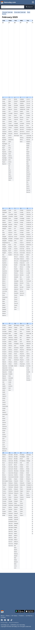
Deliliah (16, 507)
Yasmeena (10, 527)
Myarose (22, 365)
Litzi (15, 568)
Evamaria (22, 250)
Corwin (28, 105)
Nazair (28, 172)
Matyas (10, 515)
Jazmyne (10, 466)
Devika (21, 117)
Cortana (22, 329)
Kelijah (15, 555)
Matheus (10, 487)
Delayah (16, 487)
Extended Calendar (20, 12)
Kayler (3, 145)
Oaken (21, 464)
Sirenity (10, 157)
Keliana (16, 553)
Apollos (4, 266)
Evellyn (21, 254)
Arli (15, 228)
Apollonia (4, 264)
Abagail (4, 210)
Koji (21, 339)
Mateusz (10, 483)
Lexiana (10, 386)
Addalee (22, 99)
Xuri (27, 351)
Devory (4, 460)
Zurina (28, 376)
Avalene (22, 220)
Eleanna (16, 117)
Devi (21, 115)
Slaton (3, 305)
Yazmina (10, 543)
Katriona (28, 250)
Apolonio (4, 273)
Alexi (9, 333)
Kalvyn (21, 266)
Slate (3, 301)
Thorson (4, 503)
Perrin (27, 188)
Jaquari (4, 363)
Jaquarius (4, 365)
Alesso (9, 325)
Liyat (3, 442)
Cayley (4, 119)
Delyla (15, 515)
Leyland (4, 436)
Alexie (9, 341)
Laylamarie (5, 406)
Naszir (27, 170)
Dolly (27, 111)
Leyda (3, 430)
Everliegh (16, 271)
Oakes (21, 466)
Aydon (4, 109)
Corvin (28, 99)
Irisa (9, 129)
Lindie (27, 264)
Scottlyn (16, 357)
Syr (9, 168)
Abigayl (4, 248)
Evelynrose (22, 264)
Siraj (9, 147)
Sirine (9, 161)
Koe (21, 331)
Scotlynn (16, 351)
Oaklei (21, 475)
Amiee (28, 327)
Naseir (27, 145)
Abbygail (4, 224)
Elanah (16, 101)
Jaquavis (4, 372)
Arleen (15, 216)
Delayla (16, 489)
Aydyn (4, 111)
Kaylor (3, 161)
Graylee (4, 343)
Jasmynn (10, 462)
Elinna (10, 220)
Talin (21, 501)
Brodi (15, 464)
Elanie (15, 109)
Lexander (10, 378)
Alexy (9, 359)
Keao (27, 256)
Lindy (27, 269)
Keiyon (4, 285)
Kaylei (3, 141)
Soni (21, 285)
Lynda (27, 271)
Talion (21, 507)
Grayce (4, 329)
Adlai (27, 456)
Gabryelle (28, 489)
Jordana (28, 216)
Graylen (4, 345)
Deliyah (16, 513)
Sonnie (21, 291)
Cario (9, 115)
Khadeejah (22, 456)
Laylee (3, 408)
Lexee (9, 382)
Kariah (10, 131)
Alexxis (10, 357)
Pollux (3, 293)
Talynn (21, 515)
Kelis (15, 557)
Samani (22, 129)
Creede (10, 372)
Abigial (4, 252)
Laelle (3, 392)
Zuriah (28, 363)
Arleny (15, 224)
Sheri (9, 141)
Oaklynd (22, 483)
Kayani (10, 234)
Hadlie (15, 333)
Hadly (15, 335)
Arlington (16, 238)
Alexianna (10, 339)
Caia (9, 212)
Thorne (4, 497)
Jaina (9, 222)
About (2, 615)
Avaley (21, 222)
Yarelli (15, 365)
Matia (9, 497)
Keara (27, 258)
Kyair (9, 244)
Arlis (15, 240)
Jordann (28, 220)
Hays (15, 121)
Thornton (4, 499)
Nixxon (21, 271)
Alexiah (10, 335)
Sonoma (22, 293)
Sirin (9, 159)
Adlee (27, 458)
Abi (3, 230)
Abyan (4, 256)
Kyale (9, 248)
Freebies (21, 615)
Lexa (9, 376)
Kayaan (10, 224)
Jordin (27, 230)
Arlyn (15, 246)
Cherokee (10, 125)
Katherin (28, 242)
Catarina (28, 210)
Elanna (16, 111)
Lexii (9, 388)
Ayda (3, 101)
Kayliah (4, 151)
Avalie (21, 224)
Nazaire (28, 174)
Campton (10, 370)
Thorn (3, 495)
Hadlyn (16, 337)
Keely (15, 537)
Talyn (21, 513)
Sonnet (21, 287)
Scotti (15, 353)
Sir (9, 143)
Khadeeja (22, 454)
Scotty (15, 361)
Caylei (3, 115)
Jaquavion (4, 367)
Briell (27, 473)
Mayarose (22, 363)
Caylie (3, 123)
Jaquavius (4, 374)
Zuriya (28, 378)
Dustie (3, 466)
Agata (21, 111)
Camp (10, 367)
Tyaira (15, 295)
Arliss (15, 242)
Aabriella (28, 454)
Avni (27, 464)
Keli (15, 545)
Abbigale (4, 216)
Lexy (9, 390)
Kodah (15, 339)
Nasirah (28, 159)
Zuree (27, 359)
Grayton (4, 357)
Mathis (10, 489)
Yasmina (10, 531)
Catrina (28, 212)
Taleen (21, 491)
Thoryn (4, 507)
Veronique (16, 135)
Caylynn (4, 131)
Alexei (9, 329)
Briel (27, 466)
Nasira (27, 157)
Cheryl (10, 127)
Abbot (3, 220)
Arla (15, 210)
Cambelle (10, 365)
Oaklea (21, 473)
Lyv (33, 311)
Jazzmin (10, 470)
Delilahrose (16, 505)
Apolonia (4, 271)
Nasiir (27, 153)
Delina (15, 509)
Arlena (15, 220)
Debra (3, 456)
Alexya (10, 361)
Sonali (21, 281)
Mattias (10, 509)
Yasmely (10, 529)
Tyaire (15, 297)
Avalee (21, 212)
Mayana (22, 349)
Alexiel (10, 343)
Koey (21, 335)
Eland (15, 103)
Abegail (4, 228)
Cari (9, 111)
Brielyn (28, 477)
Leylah (4, 434)
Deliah (15, 495)
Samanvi (22, 131)
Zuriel (27, 370)
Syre (9, 174)
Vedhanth (28, 349)
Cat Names (29, 615)
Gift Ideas (14, 615)
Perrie (27, 186)
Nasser (28, 166)
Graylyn (4, 353)
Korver (28, 131)
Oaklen (21, 477)
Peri (27, 182)
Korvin (28, 133)
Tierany (22, 137)
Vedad (27, 339)
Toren (3, 509)
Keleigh (16, 543)
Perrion (28, 192)
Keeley (15, 527)
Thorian (4, 493)
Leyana (4, 422)
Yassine (10, 535)
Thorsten (4, 505)
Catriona (28, 214)
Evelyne (22, 258)
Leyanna (4, 426)
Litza (15, 565)
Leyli (3, 438)
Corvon (28, 101)
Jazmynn (10, 468)
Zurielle (28, 372)
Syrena (10, 178)
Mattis (10, 511)
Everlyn (16, 273)
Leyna (3, 440)
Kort (21, 341)
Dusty (3, 468)
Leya (3, 416)
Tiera (21, 135)
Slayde (3, 307)
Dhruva (16, 252)
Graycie (4, 335)
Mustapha (11, 521)
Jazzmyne (11, 477)
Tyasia (15, 305)
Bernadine (16, 325)
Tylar (15, 307)
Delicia (15, 499)
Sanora (21, 275)
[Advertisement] (17, 590)
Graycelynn (5, 333)
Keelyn (15, 539)
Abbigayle (4, 218)
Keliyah (16, 561)
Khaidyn (10, 240)
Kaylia (3, 149)
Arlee (15, 214)
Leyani (4, 424)
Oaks (21, 487)
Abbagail (4, 212)
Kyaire (10, 246)
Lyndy (27, 279)
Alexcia (10, 327)
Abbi (3, 214)
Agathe (22, 113)
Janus (3, 470)
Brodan (16, 454)
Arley (15, 226)
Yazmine (10, 545)
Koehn (21, 333)
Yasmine (10, 533)
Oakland (22, 470)
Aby (3, 254)
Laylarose (28, 135)
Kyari (9, 250)
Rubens (28, 331)
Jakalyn (16, 283)
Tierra (21, 139)
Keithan (4, 275)
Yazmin (10, 541)
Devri (3, 462)
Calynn (21, 242)
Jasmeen (10, 454)
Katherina (28, 244)
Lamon (4, 287)
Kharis (10, 137)
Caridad (10, 113)
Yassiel (27, 355)
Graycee (4, 331)
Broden (16, 458)
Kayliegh (4, 157)
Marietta (16, 293)
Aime (27, 325)
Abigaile (4, 240)
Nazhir (28, 178)
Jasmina (10, 456)
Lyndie (28, 277)
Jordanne (28, 224)
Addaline (22, 105)
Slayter (4, 313)
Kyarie (10, 252)
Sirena (10, 155)
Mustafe (10, 517)
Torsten (4, 511)
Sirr (9, 166)
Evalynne (22, 246)
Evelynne (22, 262)
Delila (15, 503)
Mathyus (10, 493)
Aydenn (4, 105)
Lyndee (28, 273)
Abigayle (4, 250)
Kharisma (10, 139)
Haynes (16, 119)
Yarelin (15, 363)
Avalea (21, 210)
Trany (27, 283)
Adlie (27, 462)
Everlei (15, 264)
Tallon (21, 511)
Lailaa (3, 398)
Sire (9, 149)
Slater (3, 303)
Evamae (22, 248)
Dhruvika (16, 258)
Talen (21, 493)
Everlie (15, 269)
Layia (3, 400)
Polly (3, 295)
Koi (20, 337)
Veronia (16, 133)
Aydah (4, 103)
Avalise (21, 232)
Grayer (4, 339)
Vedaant (28, 337)
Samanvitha (23, 133)
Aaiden (4, 99)
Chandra (10, 216)
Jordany (28, 228)
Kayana (10, 232)
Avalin (21, 226)
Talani (21, 489)
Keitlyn (4, 279)
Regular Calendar (7, 12)
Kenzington (5, 481)
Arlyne (15, 248)
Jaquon (4, 378)
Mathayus (10, 485)
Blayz (9, 107)
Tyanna (16, 303)
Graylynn (4, 355)
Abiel (3, 234)
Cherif (9, 123)
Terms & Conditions (14, 622)
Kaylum (4, 163)
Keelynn (16, 541)
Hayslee (16, 123)
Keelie (15, 531)
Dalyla (15, 479)
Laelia (3, 390)
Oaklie (21, 479)
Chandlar (10, 214)
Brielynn (28, 479)
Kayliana (4, 153)
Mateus (10, 481)
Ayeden (4, 113)
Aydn (3, 107)
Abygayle (4, 258)
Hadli (15, 331)
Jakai (15, 279)
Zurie (27, 367)
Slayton (4, 315)
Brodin (15, 466)
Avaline (22, 230)
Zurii (27, 374)
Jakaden (16, 277)
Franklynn (29, 129)
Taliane (21, 499)
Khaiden (10, 238)
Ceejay (15, 327)
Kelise (15, 559)
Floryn (21, 119)
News (8, 615)
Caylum (4, 127)
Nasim (28, 155)
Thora (3, 487)
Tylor (15, 309)
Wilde (3, 515)
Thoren (4, 491)
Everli (15, 266)
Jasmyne (10, 460)
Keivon (4, 283)
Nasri (27, 163)
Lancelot (22, 123)
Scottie (15, 355)
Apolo (3, 269)
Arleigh (16, 218)
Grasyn (4, 327)
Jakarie (16, 287)
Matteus (10, 503)
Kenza (3, 475)
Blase (9, 105)
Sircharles (28, 333)
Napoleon (28, 137)
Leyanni (4, 428)
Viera (21, 141)
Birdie (15, 99)
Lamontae (4, 289)
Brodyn (16, 473)
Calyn (21, 240)
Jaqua (3, 359)
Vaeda (27, 335)
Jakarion (16, 289)
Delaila (15, 483)
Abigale (4, 246)
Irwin (21, 121)
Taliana (21, 497)
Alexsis (10, 353)
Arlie (15, 230)
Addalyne (22, 107)
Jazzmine (10, 473)
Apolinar (4, 260)
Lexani (10, 380)
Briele (27, 470)
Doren (27, 117)
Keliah (15, 549)
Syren (9, 176)
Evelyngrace (23, 260)
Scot (15, 345)
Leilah (3, 410)
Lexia (9, 384)
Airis (9, 99)
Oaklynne (22, 485)
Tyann (15, 301)
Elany (15, 115)
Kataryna (28, 236)
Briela (27, 468)
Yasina (27, 353)
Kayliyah (4, 159)
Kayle (3, 135)
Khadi (21, 458)
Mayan (21, 347)
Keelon (15, 535)
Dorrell (28, 121)
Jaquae (4, 361)
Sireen (9, 151)
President (16, 343)
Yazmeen (10, 539)
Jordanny (28, 226)
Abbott (4, 222)
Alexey (10, 331)
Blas (9, 103)
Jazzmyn (10, 475)
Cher (9, 117)
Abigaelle (4, 238)
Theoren (4, 485)
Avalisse (22, 234)
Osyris (27, 491)
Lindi (27, 262)
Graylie (4, 347)
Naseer (28, 143)
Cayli (3, 121)
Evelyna (22, 256)
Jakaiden (16, 281)
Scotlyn (16, 349)
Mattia (10, 507)
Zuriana (28, 365)
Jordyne (28, 234)
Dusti (3, 464)
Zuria (27, 361)
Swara (28, 495)
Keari (27, 260)
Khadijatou (22, 460)
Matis (9, 499)
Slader (3, 299)
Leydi (3, 432)
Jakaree (16, 285)
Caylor (4, 125)
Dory (27, 125)
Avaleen (22, 214)
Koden (15, 341)
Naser (27, 147)
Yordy (27, 289)
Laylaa (4, 404)
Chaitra (28, 329)
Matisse (10, 501)
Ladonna (4, 380)
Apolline (4, 262)
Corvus (28, 103)
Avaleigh (22, 218)
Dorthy (28, 123)
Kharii (9, 135)
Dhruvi (16, 256)
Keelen (15, 525)
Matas (9, 479)
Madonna (4, 448)
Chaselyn (28, 483)
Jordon (28, 232)
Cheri (9, 119)
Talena (21, 495)
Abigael (4, 236)
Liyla (3, 444)
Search (30, 7)
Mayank (22, 353)
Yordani (28, 287)
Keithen (4, 277)
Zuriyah (28, 380)
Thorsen (4, 501)
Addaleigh (22, 101)
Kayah (10, 226)
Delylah (16, 517)
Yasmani (10, 523)
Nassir (27, 168)
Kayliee (4, 155)
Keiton (3, 281)
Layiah (4, 402)
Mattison (10, 513)
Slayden (4, 309)
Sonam (21, 283)
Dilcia (15, 521)
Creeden (10, 374)
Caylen (4, 117)
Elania (15, 107)
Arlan (15, 212)
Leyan (3, 420)
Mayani (22, 351)
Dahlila (16, 475)
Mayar (21, 357)
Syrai (9, 172)
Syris (9, 180)
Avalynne (22, 236)
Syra (9, 170)
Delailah (16, 485)
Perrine (28, 190)
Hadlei (15, 329)
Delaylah (16, 491)
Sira (9, 145)
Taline (21, 505)
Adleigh (28, 460)
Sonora (21, 295)
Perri (27, 184)
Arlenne (16, 222)
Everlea (16, 262)
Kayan (10, 230)
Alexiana (10, 337)
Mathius (10, 491)
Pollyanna (4, 297)
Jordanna (28, 222)
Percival (4, 450)
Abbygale (4, 226)
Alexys (10, 363)
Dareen (28, 107)
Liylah (3, 446)
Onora (21, 273)
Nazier (28, 180)
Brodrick (16, 470)
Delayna (16, 493)
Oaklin (21, 481)
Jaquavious (5, 370)
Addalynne (22, 109)
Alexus (10, 355)
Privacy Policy (4, 622)
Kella (15, 563)
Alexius (10, 351)
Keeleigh (16, 523)
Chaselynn (29, 485)
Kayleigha (4, 143)
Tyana (15, 299)
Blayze (10, 109)
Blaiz (9, 101)
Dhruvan (16, 254)
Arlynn (16, 250)
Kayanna (10, 236)
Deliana (16, 497)
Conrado (22, 325)
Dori (27, 119)
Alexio (9, 347)
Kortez (21, 343)
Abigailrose (5, 242)
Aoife (9, 210)
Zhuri (27, 357)
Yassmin (10, 537)
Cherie (10, 121)
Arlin (15, 232)
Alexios (10, 349)
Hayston (16, 129)
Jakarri (16, 291)
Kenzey (4, 479)
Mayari (21, 361)
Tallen (21, 509)
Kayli (3, 147)
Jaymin (10, 464)
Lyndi (27, 275)
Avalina (22, 228)
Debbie (4, 454)
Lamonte (4, 291)
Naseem (28, 141)
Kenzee (4, 477)
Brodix (15, 468)
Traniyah (28, 281)
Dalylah (16, 481)
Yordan (28, 285)
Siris (9, 163)
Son (21, 277)
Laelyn (4, 394)
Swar (27, 493)
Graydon (4, 337)
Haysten (16, 127)
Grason (4, 325)
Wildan (4, 513)
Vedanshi (28, 343)
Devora (4, 458)
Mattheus (10, 505)
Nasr (27, 161)
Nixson (21, 269)
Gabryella (28, 487)
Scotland (16, 347)
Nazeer (28, 176)
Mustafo (10, 519)
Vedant (28, 345)
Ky (9, 242)
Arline (15, 236)
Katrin (27, 246)
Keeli (15, 529)
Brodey (16, 460)
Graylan (4, 341)
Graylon (4, 351)
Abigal (4, 244)
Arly (15, 244)
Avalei (21, 216)
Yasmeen (10, 525)
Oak (21, 462)
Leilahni (4, 412)
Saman (21, 125)
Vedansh (28, 341)
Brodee (16, 456)
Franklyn (28, 127)
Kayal (9, 228)
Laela (3, 384)
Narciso (28, 139)
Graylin (4, 349)
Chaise (28, 481)
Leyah (3, 418)
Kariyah (10, 133)
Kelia (15, 547)
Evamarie (22, 252)
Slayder (4, 311)
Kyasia (10, 254)
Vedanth (28, 347)
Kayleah (4, 139)
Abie (3, 232)
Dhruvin (16, 260)
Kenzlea (4, 483)
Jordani (28, 218)
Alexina (10, 345)
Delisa (15, 511)
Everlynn (16, 275)
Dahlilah (16, 477)
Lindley (28, 266)
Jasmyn (10, 458)
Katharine (28, 240)
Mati (9, 495)
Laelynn (4, 396)
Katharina (28, 238)
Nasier (27, 151)
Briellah (28, 475)
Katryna (28, 252)
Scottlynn (16, 359)
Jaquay (4, 376)
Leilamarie (4, 414)
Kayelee (4, 133)
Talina (21, 503)
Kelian (15, 551)
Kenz (3, 473)
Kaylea (4, 137)
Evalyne (22, 244)
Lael (3, 382)
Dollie (27, 109)
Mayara (22, 359)
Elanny (16, 113)
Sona (21, 279)
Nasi (27, 149)
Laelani (4, 388)
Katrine (28, 248)
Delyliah (16, 519)
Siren (9, 153)
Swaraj (28, 497)
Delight (16, 501)
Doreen (28, 115)
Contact (3, 617)
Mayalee (22, 345)
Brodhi (15, 462)
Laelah (4, 386)
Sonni (21, 289)
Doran (28, 113)
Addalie (21, 103)
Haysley (16, 125)
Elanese (16, 105)
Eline (9, 218)
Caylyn (4, 129)
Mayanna (22, 355)
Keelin (15, 533)
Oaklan (22, 468)
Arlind (15, 234)
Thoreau (4, 489)
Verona (16, 131)
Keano (27, 254)
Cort (21, 327)
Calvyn (21, 238)
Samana (22, 127)
